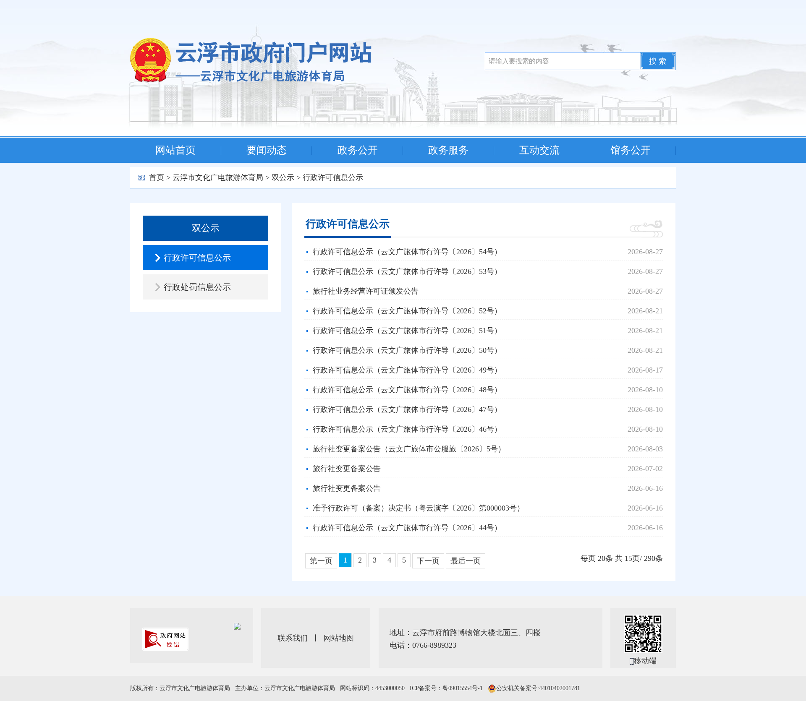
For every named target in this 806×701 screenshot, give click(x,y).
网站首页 (175, 150)
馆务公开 (630, 150)
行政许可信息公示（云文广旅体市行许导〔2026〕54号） (407, 252)
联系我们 (292, 638)
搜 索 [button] (657, 61)
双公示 (283, 177)
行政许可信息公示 (333, 177)
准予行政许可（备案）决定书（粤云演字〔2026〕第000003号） (418, 508)
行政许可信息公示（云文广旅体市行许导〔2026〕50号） (407, 350)
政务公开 (358, 150)
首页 (156, 177)
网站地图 (339, 638)
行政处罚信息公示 (197, 287)
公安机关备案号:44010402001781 (538, 688)
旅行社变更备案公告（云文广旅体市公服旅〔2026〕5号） (409, 449)
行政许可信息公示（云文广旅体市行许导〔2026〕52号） (407, 311)
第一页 (321, 561)
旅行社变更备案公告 (347, 468)
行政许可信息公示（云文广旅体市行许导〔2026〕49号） (407, 370)
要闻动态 (266, 150)
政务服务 (448, 150)
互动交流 (539, 150)
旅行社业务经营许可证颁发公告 (366, 291)
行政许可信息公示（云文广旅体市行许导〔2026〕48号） (407, 390)
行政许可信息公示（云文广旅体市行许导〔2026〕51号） (407, 330)
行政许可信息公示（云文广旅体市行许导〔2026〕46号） (407, 429)
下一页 (428, 561)
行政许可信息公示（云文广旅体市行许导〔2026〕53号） (407, 271)
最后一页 (465, 561)
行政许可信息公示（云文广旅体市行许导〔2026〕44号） (407, 528)
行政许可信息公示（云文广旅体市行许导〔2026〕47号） (407, 409)
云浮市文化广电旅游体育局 (218, 177)
